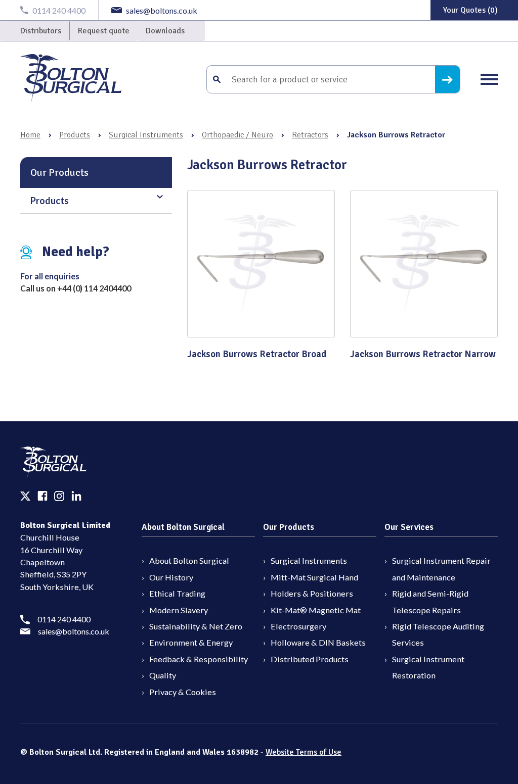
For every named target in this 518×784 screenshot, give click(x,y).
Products (74, 135)
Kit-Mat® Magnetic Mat (316, 610)
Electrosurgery (298, 626)
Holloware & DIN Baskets (318, 642)
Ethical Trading (177, 593)
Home (30, 135)
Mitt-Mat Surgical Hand (314, 577)
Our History (171, 577)
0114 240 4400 (64, 619)
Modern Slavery (178, 610)
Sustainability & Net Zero (195, 626)
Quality (162, 675)
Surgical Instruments (146, 135)
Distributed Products (310, 659)
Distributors (40, 31)
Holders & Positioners (312, 593)
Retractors (310, 135)
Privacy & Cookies (182, 692)
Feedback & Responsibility (198, 659)
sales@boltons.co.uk (73, 631)
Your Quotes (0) (470, 10)
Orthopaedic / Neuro (237, 135)
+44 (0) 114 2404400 (94, 288)
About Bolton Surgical (189, 560)
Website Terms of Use (303, 752)
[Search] (447, 79)
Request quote (104, 31)
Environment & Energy (191, 642)
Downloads (165, 31)
